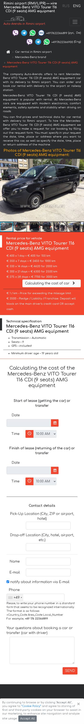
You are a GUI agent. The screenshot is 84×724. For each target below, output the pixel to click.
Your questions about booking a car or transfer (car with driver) (40, 630)
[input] (29, 423)
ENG (76, 6)
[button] (20, 227)
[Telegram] (24, 32)
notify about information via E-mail (39, 582)
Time (15, 434)
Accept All (27, 718)
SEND (70, 671)
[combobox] (15, 597)
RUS (66, 6)
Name (15, 561)
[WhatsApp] (32, 32)
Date (16, 415)
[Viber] (15, 32)
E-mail (14, 572)
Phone (14, 590)
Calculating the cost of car (48, 283)
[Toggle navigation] (75, 22)
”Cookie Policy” (31, 706)
